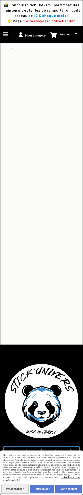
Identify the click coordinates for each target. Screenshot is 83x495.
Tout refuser (42, 489)
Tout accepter (68, 489)
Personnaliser (15, 489)
